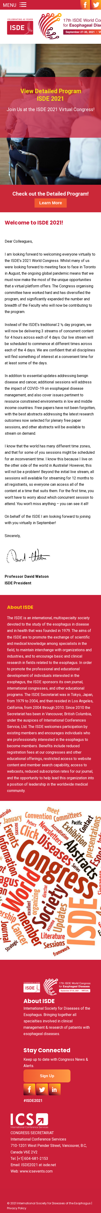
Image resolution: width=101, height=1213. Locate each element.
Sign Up (47, 1076)
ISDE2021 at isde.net (38, 1165)
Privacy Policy (16, 1208)
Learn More (50, 203)
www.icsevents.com (36, 1171)
